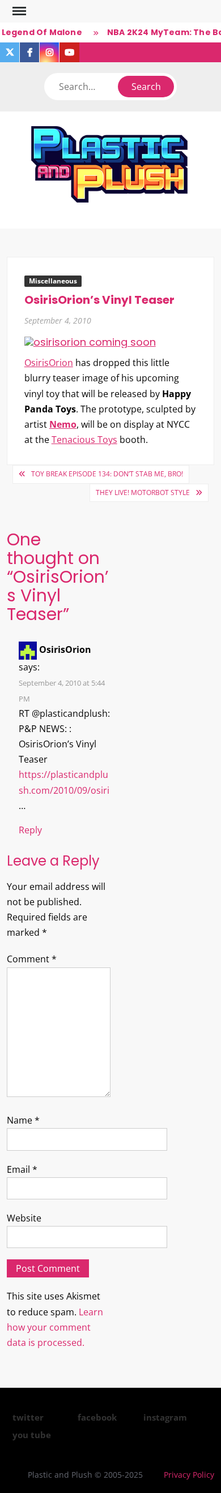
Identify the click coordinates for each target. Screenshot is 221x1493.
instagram (165, 1417)
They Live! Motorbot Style (143, 492)
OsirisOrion (48, 362)
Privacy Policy (189, 1474)
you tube (31, 1434)
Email (22, 1169)
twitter (28, 1417)
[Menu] (18, 11)
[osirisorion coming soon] (90, 341)
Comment (32, 959)
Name (23, 1120)
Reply (30, 830)
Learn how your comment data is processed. (55, 1327)
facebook (97, 1417)
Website (24, 1218)
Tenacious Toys (84, 439)
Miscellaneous (53, 281)
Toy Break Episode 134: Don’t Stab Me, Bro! (107, 474)
